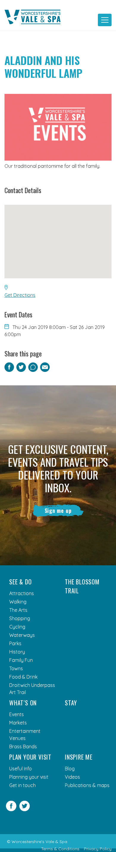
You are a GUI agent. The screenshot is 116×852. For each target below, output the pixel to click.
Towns (16, 668)
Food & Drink (23, 677)
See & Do (20, 581)
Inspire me (79, 756)
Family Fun (21, 660)
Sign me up (58, 510)
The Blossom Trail (82, 586)
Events (16, 714)
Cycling (17, 627)
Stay (71, 702)
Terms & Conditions (60, 848)
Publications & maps (87, 785)
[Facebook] (11, 809)
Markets (18, 723)
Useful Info (20, 769)
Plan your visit (30, 756)
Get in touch (22, 785)
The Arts (18, 610)
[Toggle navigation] (105, 20)
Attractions (21, 593)
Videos (72, 777)
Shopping (19, 618)
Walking (17, 602)
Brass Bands (23, 746)
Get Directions (19, 295)
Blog (70, 769)
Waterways (22, 635)
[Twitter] (24, 809)
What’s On (23, 702)
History (17, 652)
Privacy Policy (98, 848)
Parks (15, 643)
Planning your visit (28, 777)
